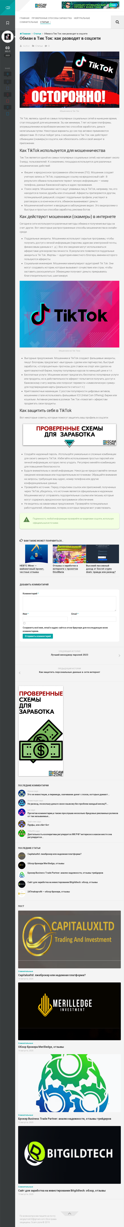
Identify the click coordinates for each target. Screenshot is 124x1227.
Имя (26, 614)
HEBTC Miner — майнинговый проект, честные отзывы (32, 568)
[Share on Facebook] (7, 85)
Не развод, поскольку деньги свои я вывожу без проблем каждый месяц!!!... (68, 804)
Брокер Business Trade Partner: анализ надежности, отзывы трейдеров (65, 873)
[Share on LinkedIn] (7, 110)
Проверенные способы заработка (52, 18)
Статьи (44, 22)
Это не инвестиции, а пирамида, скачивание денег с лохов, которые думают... (69, 794)
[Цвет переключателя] (7, 7)
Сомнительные (29, 22)
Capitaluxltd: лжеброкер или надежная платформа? (55, 854)
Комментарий (31, 593)
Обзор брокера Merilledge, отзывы (46, 863)
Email (74, 614)
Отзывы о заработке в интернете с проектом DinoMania (65, 568)
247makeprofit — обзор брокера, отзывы (49, 891)
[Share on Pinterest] (7, 98)
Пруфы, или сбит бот (38, 825)
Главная (24, 18)
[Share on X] (7, 75)
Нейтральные (82, 18)
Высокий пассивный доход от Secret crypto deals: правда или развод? (101, 568)
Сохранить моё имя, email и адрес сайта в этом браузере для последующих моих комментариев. (65, 629)
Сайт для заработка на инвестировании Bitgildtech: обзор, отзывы (63, 882)
